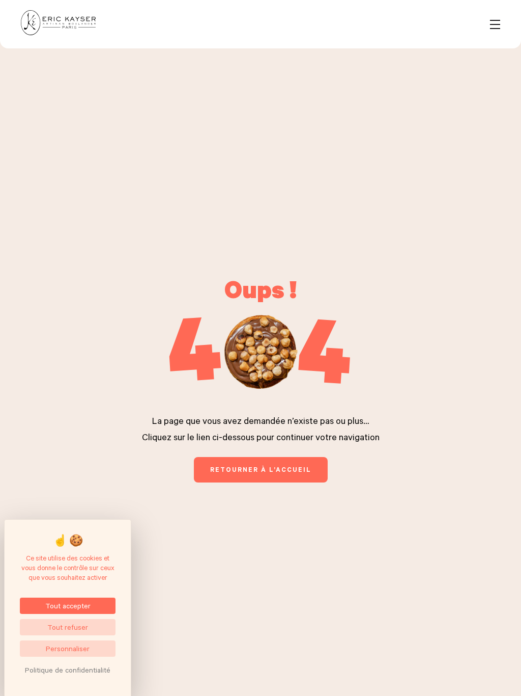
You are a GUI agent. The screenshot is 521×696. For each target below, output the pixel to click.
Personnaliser (68, 648)
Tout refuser (67, 627)
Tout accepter (68, 605)
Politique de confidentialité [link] (67, 669)
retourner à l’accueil (260, 469)
